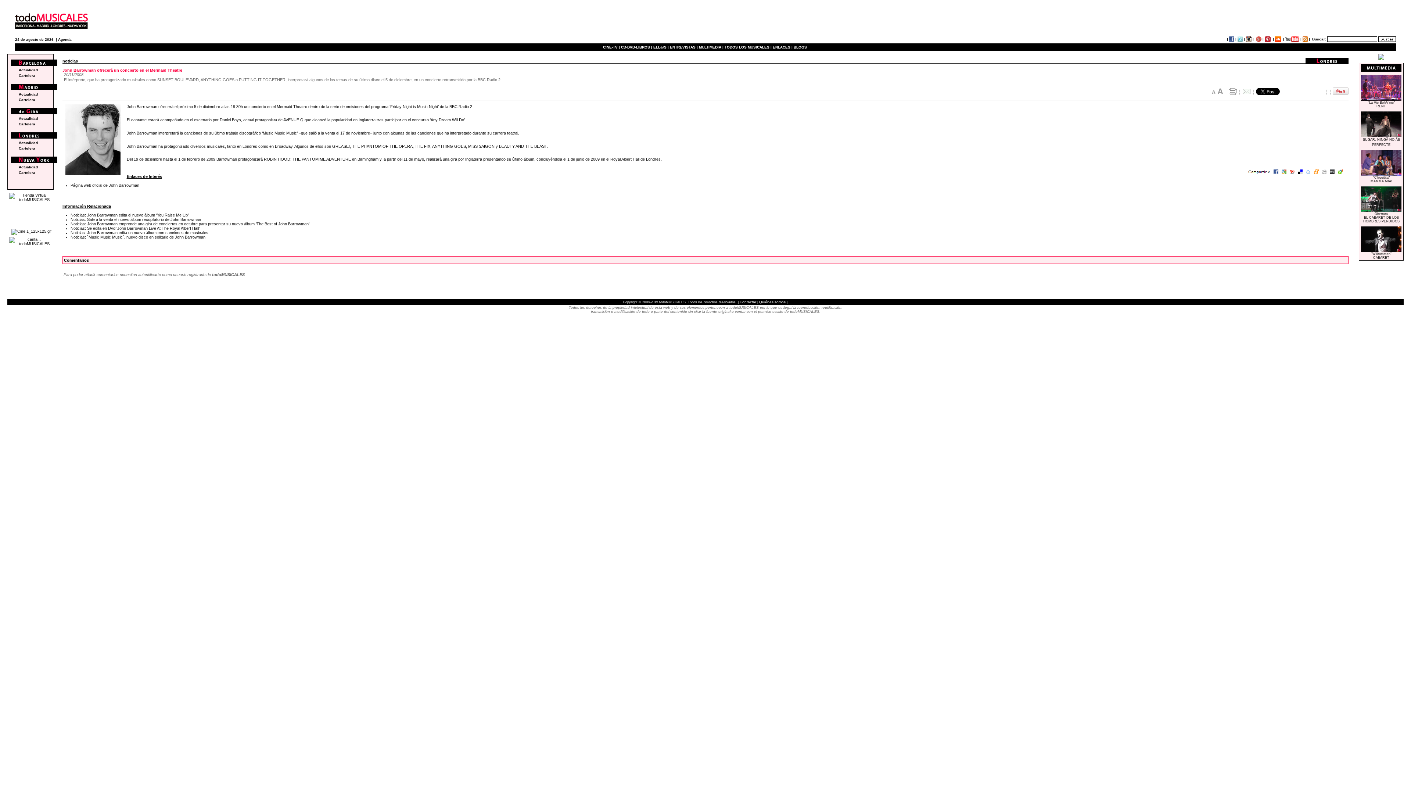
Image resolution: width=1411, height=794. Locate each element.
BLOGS (800, 47)
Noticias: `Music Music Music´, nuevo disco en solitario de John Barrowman (138, 237)
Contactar (748, 302)
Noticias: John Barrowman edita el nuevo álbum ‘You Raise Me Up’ (130, 215)
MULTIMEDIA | (711, 47)
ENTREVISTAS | (684, 47)
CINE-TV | (612, 47)
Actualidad (28, 70)
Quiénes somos (772, 302)
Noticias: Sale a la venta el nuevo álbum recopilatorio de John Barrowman (136, 219)
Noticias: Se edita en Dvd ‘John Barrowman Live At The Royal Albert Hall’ (135, 228)
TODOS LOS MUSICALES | (748, 47)
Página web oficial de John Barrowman (105, 185)
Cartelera (27, 76)
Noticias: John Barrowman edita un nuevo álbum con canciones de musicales (139, 232)
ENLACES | (783, 47)
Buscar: (1319, 39)
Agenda (65, 39)
